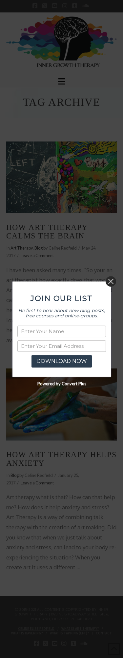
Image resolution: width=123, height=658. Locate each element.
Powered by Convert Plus (61, 383)
